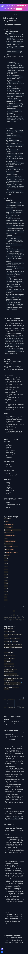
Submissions (10, 14)
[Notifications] (22, 2)
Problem (4, 14)
